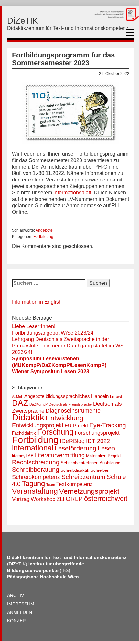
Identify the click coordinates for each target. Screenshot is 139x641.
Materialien (96, 455)
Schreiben (100, 470)
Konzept (17, 620)
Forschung (55, 432)
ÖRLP (74, 498)
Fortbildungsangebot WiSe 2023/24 (52, 333)
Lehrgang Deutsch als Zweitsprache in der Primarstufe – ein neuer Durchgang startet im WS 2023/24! (68, 345)
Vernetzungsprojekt (89, 491)
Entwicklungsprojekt (37, 425)
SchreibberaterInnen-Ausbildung (90, 462)
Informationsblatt (72, 192)
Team (50, 485)
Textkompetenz (74, 484)
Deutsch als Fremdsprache (70, 404)
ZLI (60, 499)
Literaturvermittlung (60, 455)
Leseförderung (75, 448)
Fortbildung (43, 236)
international (32, 447)
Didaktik (28, 417)
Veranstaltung (35, 491)
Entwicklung (64, 418)
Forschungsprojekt (97, 433)
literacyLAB (23, 455)
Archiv (15, 595)
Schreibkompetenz (36, 477)
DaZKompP (38, 404)
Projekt (114, 455)
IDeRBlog (72, 441)
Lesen (106, 448)
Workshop (43, 499)
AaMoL (17, 396)
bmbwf (116, 396)
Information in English (37, 302)
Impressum (20, 603)
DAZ (20, 402)
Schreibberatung (35, 469)
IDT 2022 (98, 441)
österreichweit (105, 498)
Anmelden (19, 612)
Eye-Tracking (107, 425)
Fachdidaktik (24, 433)
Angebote (44, 230)
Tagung (33, 484)
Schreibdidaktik (74, 470)
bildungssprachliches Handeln (77, 396)
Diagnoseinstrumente (73, 411)
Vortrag (20, 499)
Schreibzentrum (83, 476)
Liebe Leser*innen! (33, 326)
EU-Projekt (76, 425)
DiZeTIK (22, 20)
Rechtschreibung (35, 462)
